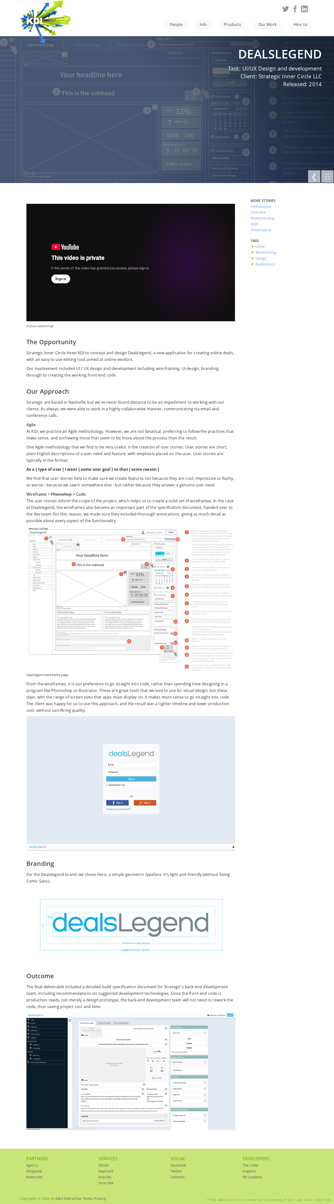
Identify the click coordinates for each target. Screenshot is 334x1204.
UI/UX (260, 246)
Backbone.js (266, 264)
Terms (88, 1198)
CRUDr (103, 1165)
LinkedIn (177, 1177)
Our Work (267, 24)
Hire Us (301, 24)
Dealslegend (261, 230)
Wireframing (266, 252)
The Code (250, 1165)
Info (203, 24)
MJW (254, 224)
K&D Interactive (50, 17)
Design (261, 258)
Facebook (178, 1165)
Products (232, 24)
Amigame (34, 1171)
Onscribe (258, 212)
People (176, 24)
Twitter (176, 1171)
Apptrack (105, 1171)
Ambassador (261, 206)
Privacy (100, 1198)
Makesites (34, 1177)
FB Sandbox (252, 1177)
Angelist (249, 1171)
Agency (32, 1165)
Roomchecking (263, 218)
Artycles (104, 1177)
